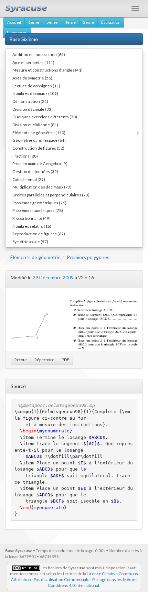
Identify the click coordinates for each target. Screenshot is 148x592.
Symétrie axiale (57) (30, 241)
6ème (33, 22)
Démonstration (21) (30, 101)
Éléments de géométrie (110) (38, 132)
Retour (20, 359)
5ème (51, 22)
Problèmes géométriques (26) (39, 202)
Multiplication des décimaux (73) (42, 186)
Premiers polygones (88, 257)
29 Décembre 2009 (53, 277)
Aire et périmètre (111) (33, 62)
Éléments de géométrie (35, 257)
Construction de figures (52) (38, 148)
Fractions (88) (25, 155)
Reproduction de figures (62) (38, 233)
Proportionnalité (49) (31, 218)
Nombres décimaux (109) (35, 93)
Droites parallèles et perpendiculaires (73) (50, 194)
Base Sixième (24, 39)
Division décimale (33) (32, 109)
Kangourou (17, 32)
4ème (70, 22)
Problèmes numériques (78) (37, 210)
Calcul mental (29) (28, 179)
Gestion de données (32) (35, 171)
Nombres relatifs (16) (31, 226)
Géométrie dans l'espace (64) (39, 140)
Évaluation (110, 22)
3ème (88, 22)
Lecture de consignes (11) (36, 85)
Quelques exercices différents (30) (44, 116)
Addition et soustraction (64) (38, 54)
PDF (65, 359)
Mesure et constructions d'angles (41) (47, 69)
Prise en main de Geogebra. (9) (39, 163)
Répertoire (44, 359)
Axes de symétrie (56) (32, 77)
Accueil (14, 22)
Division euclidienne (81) (35, 124)
